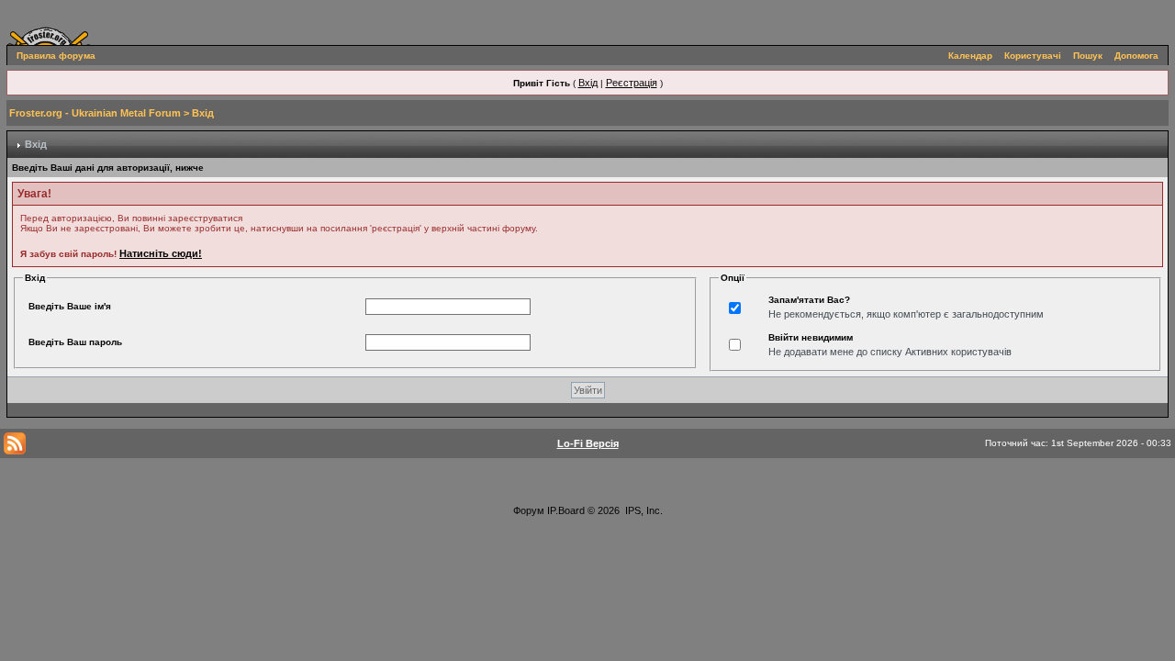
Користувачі (1032, 55)
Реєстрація (631, 82)
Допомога (1136, 55)
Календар (970, 55)
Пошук (1087, 55)
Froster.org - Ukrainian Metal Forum (95, 112)
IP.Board (566, 510)
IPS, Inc (642, 510)
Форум (528, 510)
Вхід (588, 82)
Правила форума (56, 55)
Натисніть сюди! (160, 253)
